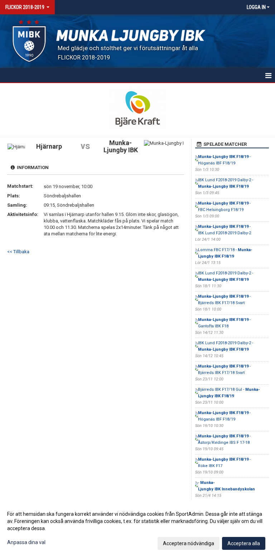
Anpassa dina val (26, 542)
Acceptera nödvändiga (188, 543)
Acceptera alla (243, 543)
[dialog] (137, 528)
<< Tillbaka (18, 251)
